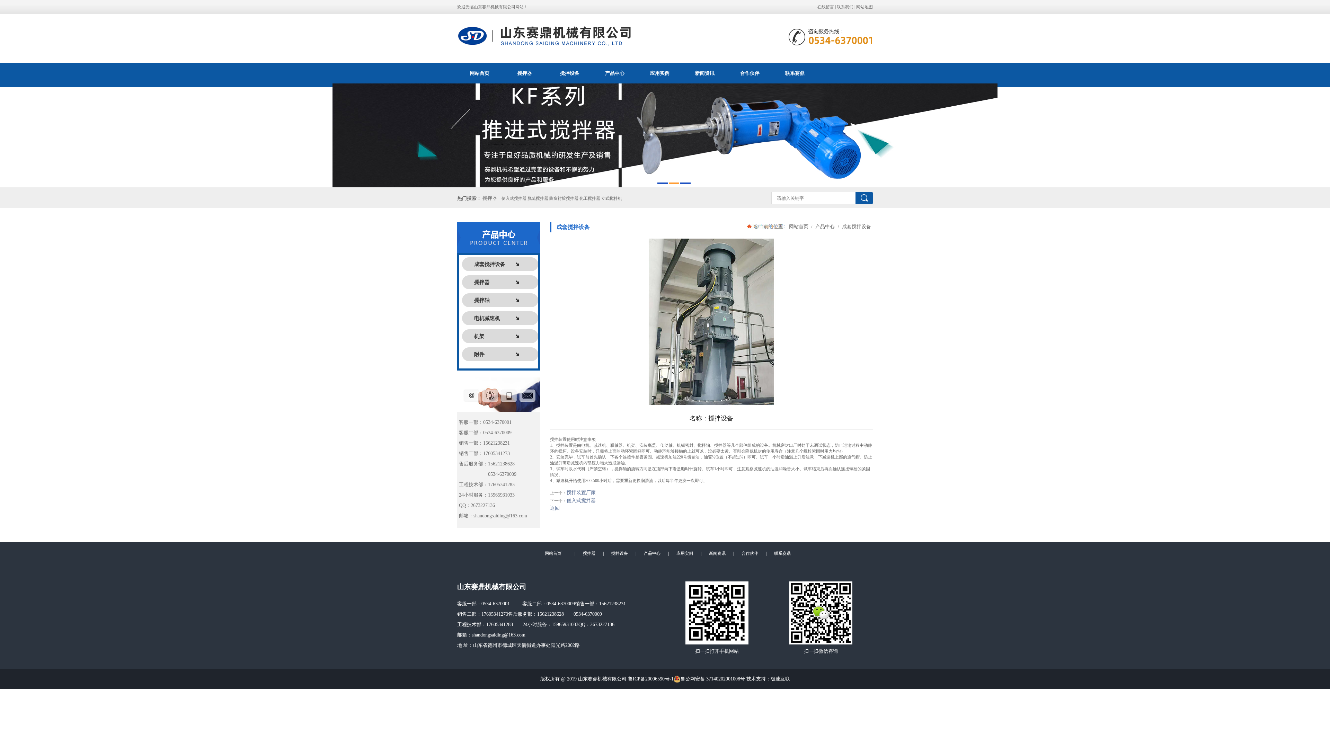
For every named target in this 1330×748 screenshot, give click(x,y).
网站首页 (479, 73)
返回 (555, 508)
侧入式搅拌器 (581, 500)
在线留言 (825, 7)
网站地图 (864, 7)
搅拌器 (524, 73)
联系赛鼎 (795, 73)
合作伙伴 (750, 73)
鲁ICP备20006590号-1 (651, 679)
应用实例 (660, 73)
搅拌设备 (569, 73)
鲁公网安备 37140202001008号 (713, 679)
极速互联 (780, 679)
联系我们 (845, 7)
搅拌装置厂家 (581, 492)
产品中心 (614, 73)
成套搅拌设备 (856, 226)
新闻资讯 (705, 73)
